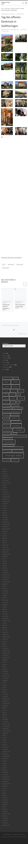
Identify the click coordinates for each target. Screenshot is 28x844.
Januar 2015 (5, 696)
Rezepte (4, 362)
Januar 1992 (5, 820)
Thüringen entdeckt (15, 8)
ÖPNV (15, 460)
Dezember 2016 (6, 650)
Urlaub (4, 369)
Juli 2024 (4, 506)
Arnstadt (6, 405)
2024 (6, 402)
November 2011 (6, 779)
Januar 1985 (5, 823)
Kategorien (5, 343)
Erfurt (14, 418)
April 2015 (4, 689)
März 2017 (4, 646)
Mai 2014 (4, 712)
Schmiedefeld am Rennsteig (12, 448)
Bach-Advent (15, 405)
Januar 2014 (5, 721)
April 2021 (4, 588)
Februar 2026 (5, 476)
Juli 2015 (4, 682)
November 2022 (6, 549)
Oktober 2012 (5, 754)
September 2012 (6, 756)
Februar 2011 (5, 800)
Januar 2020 (5, 602)
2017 (20, 391)
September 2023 (6, 529)
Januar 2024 (5, 519)
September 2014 (6, 703)
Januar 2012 (5, 774)
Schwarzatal (18, 451)
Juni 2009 (4, 816)
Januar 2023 (5, 547)
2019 (12, 394)
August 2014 (5, 705)
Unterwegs (7, 8)
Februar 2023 (5, 545)
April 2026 (4, 471)
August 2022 (5, 556)
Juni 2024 (4, 508)
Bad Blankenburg (7, 408)
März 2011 (4, 797)
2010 (16, 378)
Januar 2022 (5, 572)
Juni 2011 (4, 790)
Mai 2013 (4, 740)
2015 (6, 391)
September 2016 (6, 657)
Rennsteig (9, 442)
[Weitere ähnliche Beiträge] (25, 284)
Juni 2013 (4, 738)
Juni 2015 (4, 685)
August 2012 (5, 758)
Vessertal (6, 460)
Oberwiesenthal (7, 438)
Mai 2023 (4, 538)
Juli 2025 (4, 485)
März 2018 (4, 630)
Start (2, 8)
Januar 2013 (5, 749)
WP (9, 836)
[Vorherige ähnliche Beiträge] (21, 284)
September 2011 (6, 783)
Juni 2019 (4, 607)
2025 (13, 402)
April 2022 (4, 565)
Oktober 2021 (5, 579)
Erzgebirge (6, 422)
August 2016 (5, 659)
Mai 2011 (4, 793)
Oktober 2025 (5, 480)
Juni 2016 (4, 664)
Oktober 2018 (5, 618)
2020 (18, 394)
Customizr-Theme (23, 836)
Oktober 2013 (5, 728)
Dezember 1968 (6, 825)
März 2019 (4, 611)
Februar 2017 (5, 648)
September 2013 (6, 731)
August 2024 (5, 503)
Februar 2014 (5, 719)
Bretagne (5, 355)
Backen (4, 353)
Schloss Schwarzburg (8, 445)
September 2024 (6, 501)
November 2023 (6, 524)
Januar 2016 (5, 673)
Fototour (5, 358)
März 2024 (4, 515)
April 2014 (4, 715)
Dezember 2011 (6, 777)
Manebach (7, 433)
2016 (14, 391)
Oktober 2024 (5, 499)
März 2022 (4, 568)
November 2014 (6, 699)
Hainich (6, 425)
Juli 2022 (4, 558)
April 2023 (4, 540)
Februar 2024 (5, 517)
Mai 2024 (4, 510)
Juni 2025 (4, 487)
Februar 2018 (5, 632)
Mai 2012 (4, 765)
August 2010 (5, 804)
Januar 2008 (5, 818)
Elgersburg (6, 418)
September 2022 (6, 554)
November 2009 (6, 813)
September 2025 (6, 483)
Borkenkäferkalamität (12, 411)
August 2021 (5, 584)
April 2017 (4, 643)
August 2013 (5, 733)
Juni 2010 (4, 809)
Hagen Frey (9, 834)
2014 (15, 387)
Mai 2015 (4, 687)
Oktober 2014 (5, 701)
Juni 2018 (4, 623)
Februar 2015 (5, 694)
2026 (18, 402)
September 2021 (6, 581)
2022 (13, 398)
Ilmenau (16, 426)
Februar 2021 (5, 591)
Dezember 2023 (6, 522)
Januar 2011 (5, 802)
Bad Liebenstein (18, 408)
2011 (6, 382)
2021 (5, 398)
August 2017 (5, 639)
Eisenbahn (15, 414)
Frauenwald (16, 422)
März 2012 (4, 770)
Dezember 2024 (6, 494)
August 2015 (5, 680)
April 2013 (4, 742)
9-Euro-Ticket (7, 378)
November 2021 (6, 577)
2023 (21, 398)
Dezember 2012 (6, 751)
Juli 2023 (4, 533)
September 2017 (6, 636)
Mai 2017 (4, 641)
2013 (7, 387)
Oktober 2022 (5, 552)
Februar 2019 (5, 614)
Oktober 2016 (5, 655)
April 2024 (4, 513)
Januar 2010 (5, 811)
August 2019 (5, 604)
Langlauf (18, 430)
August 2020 (5, 593)
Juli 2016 (4, 662)
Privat (4, 360)
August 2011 (5, 786)
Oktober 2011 (5, 781)
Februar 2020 (5, 600)
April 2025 (4, 490)
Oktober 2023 (5, 526)
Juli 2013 (4, 735)
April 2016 (4, 669)
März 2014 (4, 717)
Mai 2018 (4, 625)
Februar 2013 (5, 747)
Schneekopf (7, 451)
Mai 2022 (4, 563)
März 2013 (4, 744)
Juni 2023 (4, 535)
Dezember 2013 (6, 724)
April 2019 (4, 609)
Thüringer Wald (13, 455)
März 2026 (4, 473)
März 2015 (4, 692)
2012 (15, 382)
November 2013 (6, 726)
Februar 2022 (5, 570)
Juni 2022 (4, 561)
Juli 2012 (4, 761)
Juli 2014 (4, 708)
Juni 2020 (4, 595)
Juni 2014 (4, 710)
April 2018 (4, 627)
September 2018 (6, 620)
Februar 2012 (5, 772)
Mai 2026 (4, 469)
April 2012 (4, 767)
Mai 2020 (4, 597)
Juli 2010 (4, 806)
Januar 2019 (5, 616)
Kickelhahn (7, 430)
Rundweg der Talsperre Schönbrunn (6, 306)
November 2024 (6, 496)
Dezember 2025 (6, 478)
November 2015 (6, 676)
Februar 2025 (5, 492)
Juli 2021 (4, 586)
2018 (5, 394)
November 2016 (6, 653)
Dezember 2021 (6, 574)
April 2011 (4, 795)
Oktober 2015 (5, 678)
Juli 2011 (4, 788)
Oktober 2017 (5, 634)
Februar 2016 (5, 671)
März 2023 (4, 542)
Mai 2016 (4, 666)
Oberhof (14, 433)
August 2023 (5, 531)
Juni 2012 (4, 763)
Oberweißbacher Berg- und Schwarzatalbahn (15, 436)
